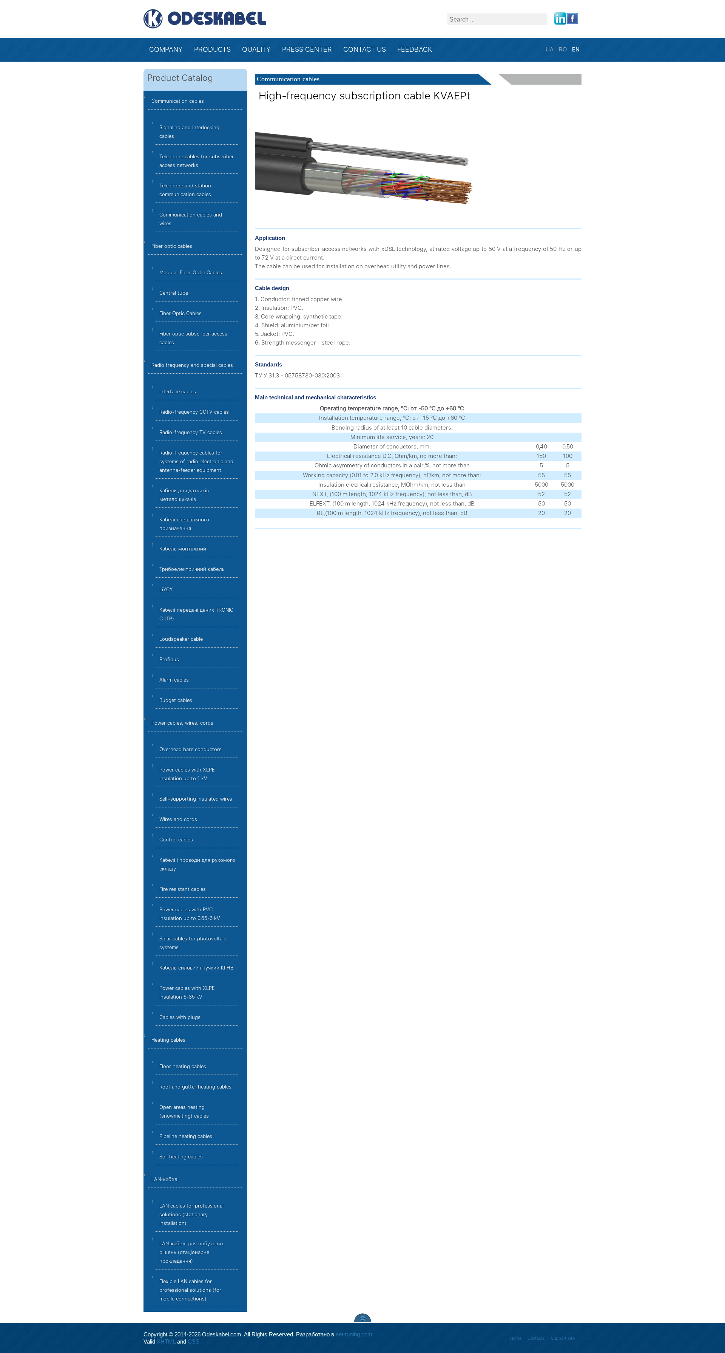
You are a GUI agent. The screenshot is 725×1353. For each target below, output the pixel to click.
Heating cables (168, 1040)
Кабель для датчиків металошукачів (184, 495)
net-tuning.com (354, 1334)
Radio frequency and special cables (192, 365)
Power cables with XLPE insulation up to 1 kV (187, 774)
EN (576, 49)
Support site (563, 1338)
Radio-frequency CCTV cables (194, 412)
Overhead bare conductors (190, 749)
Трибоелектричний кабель (192, 569)
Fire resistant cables (182, 889)
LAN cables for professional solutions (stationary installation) (191, 1214)
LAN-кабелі (165, 1179)
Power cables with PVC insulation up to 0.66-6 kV (189, 914)
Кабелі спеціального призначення (184, 524)
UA (550, 49)
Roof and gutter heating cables (195, 1087)
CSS (193, 1342)
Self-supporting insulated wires (195, 799)
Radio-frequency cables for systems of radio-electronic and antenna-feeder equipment (196, 461)
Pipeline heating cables (185, 1136)
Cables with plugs (180, 1017)
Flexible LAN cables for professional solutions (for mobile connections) (190, 1290)
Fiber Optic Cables (180, 313)
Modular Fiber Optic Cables (190, 272)
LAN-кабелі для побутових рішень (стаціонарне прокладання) (191, 1252)
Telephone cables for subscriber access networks (196, 161)
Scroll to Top (362, 1317)
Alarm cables (174, 680)
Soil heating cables (181, 1157)
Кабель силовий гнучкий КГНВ (196, 968)
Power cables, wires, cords (182, 723)
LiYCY (166, 589)
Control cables (176, 840)
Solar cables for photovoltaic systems (192, 943)
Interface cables (177, 391)
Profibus (169, 659)
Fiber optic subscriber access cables (193, 338)
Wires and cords (178, 819)
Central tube (173, 293)
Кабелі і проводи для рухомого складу (197, 864)
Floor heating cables (182, 1066)
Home (515, 1338)
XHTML (166, 1342)
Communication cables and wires (190, 219)
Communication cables (177, 101)
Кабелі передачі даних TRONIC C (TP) (196, 614)
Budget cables (175, 700)
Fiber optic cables (171, 246)
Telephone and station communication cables (185, 190)
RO (563, 49)
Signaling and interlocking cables (189, 132)
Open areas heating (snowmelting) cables (184, 1111)
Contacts (536, 1338)
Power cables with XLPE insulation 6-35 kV (187, 992)
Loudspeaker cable (181, 639)
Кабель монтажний (182, 549)
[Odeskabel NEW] (204, 19)
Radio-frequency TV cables (190, 432)
